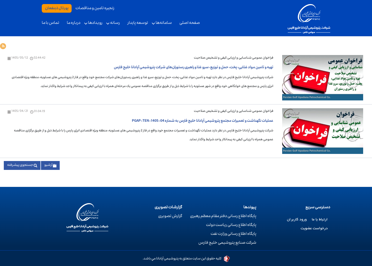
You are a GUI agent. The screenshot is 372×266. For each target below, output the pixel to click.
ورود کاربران (297, 220)
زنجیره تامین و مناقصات (94, 9)
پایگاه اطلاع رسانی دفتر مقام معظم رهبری (223, 217)
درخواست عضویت (314, 228)
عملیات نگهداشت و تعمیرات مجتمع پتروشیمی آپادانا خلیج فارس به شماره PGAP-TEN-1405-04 (202, 121)
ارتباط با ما (320, 220)
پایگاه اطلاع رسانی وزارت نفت (233, 234)
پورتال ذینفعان (57, 9)
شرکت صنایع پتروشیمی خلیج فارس (227, 243)
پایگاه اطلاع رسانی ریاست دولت (231, 225)
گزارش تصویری (170, 217)
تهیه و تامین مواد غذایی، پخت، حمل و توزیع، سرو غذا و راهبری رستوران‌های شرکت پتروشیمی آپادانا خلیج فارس (193, 68)
